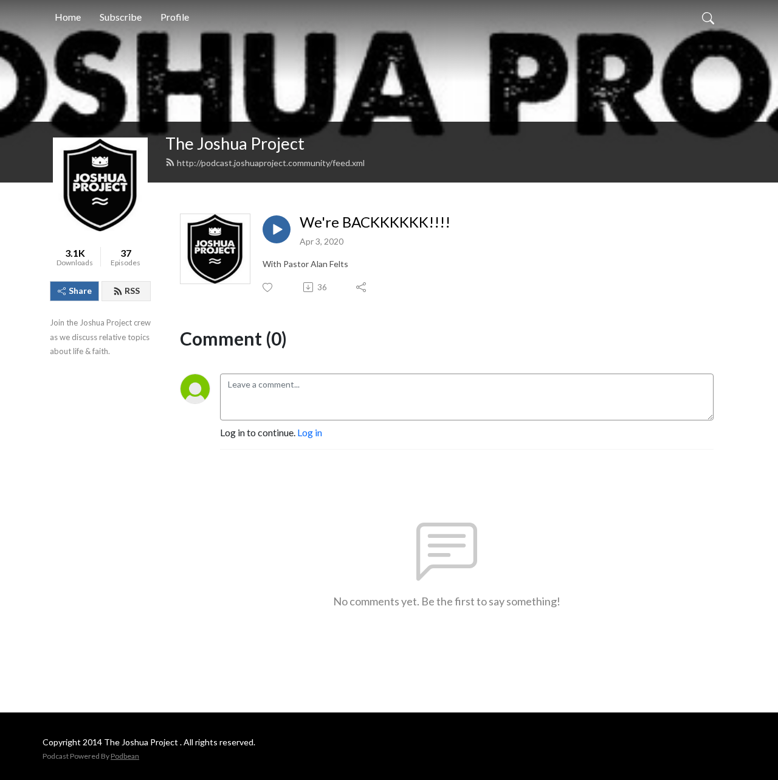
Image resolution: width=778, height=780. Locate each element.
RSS (132, 290)
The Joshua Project (235, 143)
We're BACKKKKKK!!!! (375, 222)
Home (68, 17)
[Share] (362, 287)
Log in (309, 432)
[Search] (708, 17)
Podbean (125, 756)
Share (80, 290)
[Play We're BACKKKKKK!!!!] (277, 229)
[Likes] (268, 287)
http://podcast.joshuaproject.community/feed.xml (271, 163)
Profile (174, 17)
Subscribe (121, 17)
